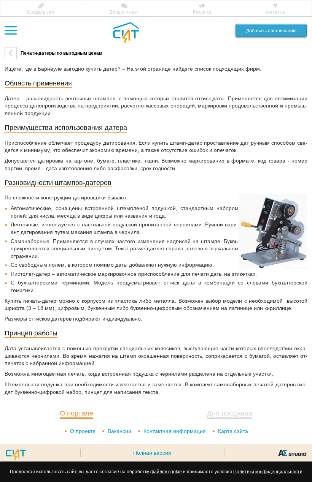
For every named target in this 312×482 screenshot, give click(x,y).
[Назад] (11, 53)
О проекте (83, 431)
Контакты (274, 12)
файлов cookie (166, 471)
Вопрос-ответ (124, 12)
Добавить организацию (271, 30)
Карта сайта (233, 431)
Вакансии (119, 431)
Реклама (202, 12)
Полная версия (152, 453)
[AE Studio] (292, 453)
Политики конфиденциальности (267, 471)
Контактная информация (174, 431)
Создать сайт (41, 12)
